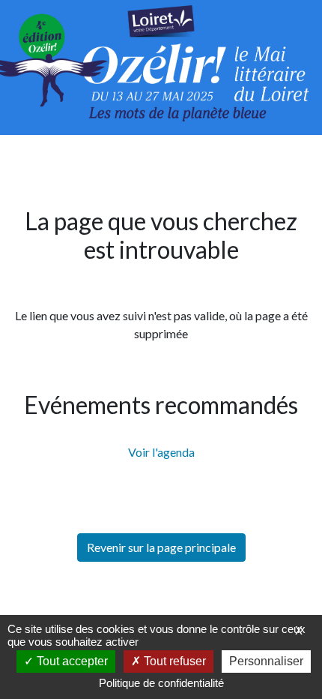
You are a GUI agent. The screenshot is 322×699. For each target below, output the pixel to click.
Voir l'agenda (161, 452)
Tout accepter (71, 661)
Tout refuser (173, 661)
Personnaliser (266, 661)
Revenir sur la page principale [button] (161, 547)
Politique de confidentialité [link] (161, 682)
